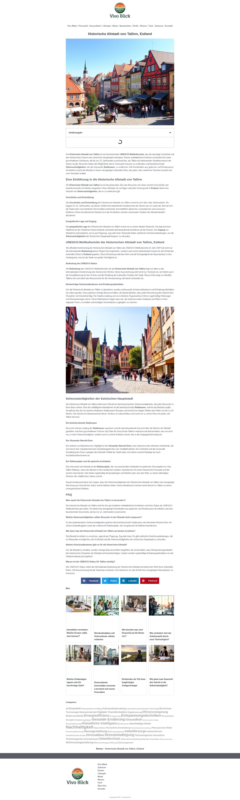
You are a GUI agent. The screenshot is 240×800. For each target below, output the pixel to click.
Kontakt (169, 26)
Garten (101, 770)
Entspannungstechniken (141, 715)
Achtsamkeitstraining (114, 708)
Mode (115, 26)
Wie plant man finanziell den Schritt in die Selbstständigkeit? (161, 682)
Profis (135, 26)
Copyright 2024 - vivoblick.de (120, 797)
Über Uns (102, 786)
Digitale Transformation (112, 712)
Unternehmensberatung (131, 739)
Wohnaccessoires (165, 739)
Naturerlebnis (100, 728)
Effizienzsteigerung (155, 711)
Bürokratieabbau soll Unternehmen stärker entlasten (104, 636)
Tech (151, 26)
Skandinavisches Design (75, 735)
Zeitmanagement (125, 743)
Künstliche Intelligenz (99, 723)
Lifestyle (106, 26)
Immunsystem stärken (150, 720)
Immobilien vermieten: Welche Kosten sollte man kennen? (77, 632)
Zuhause (159, 26)
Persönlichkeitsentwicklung (141, 728)
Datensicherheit (88, 712)
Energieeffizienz (97, 715)
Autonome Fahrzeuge (149, 709)
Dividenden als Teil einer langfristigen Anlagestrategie (134, 682)
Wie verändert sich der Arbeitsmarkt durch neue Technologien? (160, 636)
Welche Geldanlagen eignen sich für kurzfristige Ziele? (77, 682)
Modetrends (123, 724)
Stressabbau (95, 735)
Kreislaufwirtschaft (74, 724)
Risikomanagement (116, 732)
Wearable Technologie (150, 739)
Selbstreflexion (154, 731)
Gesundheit (95, 26)
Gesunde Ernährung (108, 719)
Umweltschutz (109, 738)
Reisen (143, 26)
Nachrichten (125, 26)
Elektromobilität (75, 716)
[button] (170, 133)
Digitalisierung (135, 712)
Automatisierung (133, 709)
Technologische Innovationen (82, 739)
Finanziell (83, 26)
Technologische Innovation (149, 735)
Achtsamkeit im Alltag (91, 709)
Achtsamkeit (73, 708)
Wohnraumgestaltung (79, 742)
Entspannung (115, 716)
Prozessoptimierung (74, 732)
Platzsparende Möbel (162, 728)
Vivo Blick (72, 26)
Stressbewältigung (119, 735)
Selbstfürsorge (135, 731)
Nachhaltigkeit (79, 727)
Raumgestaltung (95, 731)
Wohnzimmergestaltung (105, 743)
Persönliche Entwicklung (118, 728)
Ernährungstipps (83, 720)
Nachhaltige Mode (140, 723)
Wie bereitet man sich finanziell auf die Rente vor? (133, 632)
